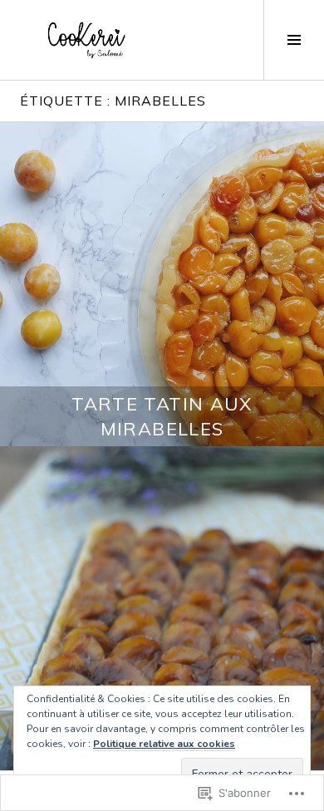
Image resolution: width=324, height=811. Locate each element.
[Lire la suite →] (162, 284)
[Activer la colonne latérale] (293, 40)
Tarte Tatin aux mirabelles (162, 416)
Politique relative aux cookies (164, 743)
